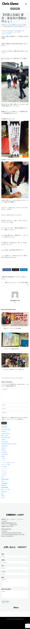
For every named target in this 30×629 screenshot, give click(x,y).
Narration (3, 448)
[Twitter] (14, 9)
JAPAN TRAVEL (4, 441)
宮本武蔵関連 (4, 483)
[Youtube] (16, 9)
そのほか (3, 458)
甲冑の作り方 (4, 491)
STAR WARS (4, 452)
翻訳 (2, 493)
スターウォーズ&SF (5, 464)
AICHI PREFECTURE (5, 429)
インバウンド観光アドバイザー (10, 32)
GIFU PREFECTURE (5, 437)
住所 (3, 577)
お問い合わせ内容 (6, 589)
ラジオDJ (3, 475)
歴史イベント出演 (5, 489)
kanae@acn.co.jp (20, 30)
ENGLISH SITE (4, 435)
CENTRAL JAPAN (5, 433)
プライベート (4, 470)
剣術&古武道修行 (5, 479)
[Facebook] (11, 9)
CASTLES (3, 431)
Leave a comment (6, 33)
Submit (4, 423)
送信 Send (6, 601)
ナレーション (4, 468)
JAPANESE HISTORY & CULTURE (8, 443)
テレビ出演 (3, 466)
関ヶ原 (2, 497)
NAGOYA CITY (4, 446)
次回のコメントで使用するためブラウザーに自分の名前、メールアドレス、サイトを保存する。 (15, 418)
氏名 (3, 554)
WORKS (3, 456)
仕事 (19, 32)
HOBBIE (3, 439)
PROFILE (3, 450)
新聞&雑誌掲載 (4, 487)
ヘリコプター (4, 473)
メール (3, 571)
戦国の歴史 (3, 485)
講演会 (2, 495)
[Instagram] (19, 9)
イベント (3, 460)
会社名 (3, 560)
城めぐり (3, 481)
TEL (2, 565)
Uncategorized (4, 454)
